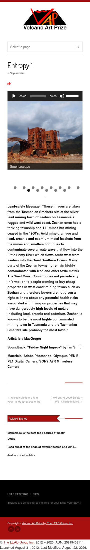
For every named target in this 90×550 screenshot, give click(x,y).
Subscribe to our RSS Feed (17, 529)
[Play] (14, 96)
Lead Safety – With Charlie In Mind (68, 399)
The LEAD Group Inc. (19, 542)
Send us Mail (11, 529)
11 (46, 190)
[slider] (73, 95)
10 (37, 190)
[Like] (9, 83)
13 (64, 190)
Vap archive (17, 73)
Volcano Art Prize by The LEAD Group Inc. (47, 523)
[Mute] (62, 96)
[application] (45, 96)
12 (55, 190)
